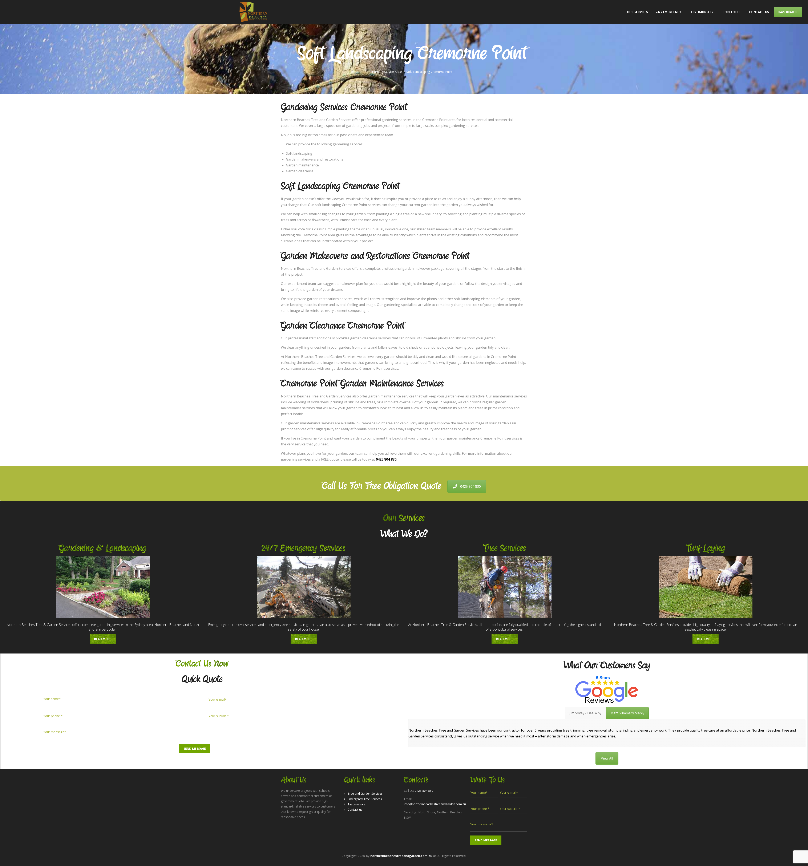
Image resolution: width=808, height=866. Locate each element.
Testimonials (356, 804)
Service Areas (393, 72)
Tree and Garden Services (365, 794)
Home (376, 72)
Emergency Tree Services (365, 799)
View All (607, 758)
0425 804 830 (470, 486)
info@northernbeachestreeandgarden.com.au (435, 804)
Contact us (355, 810)
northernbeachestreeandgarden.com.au (401, 856)
